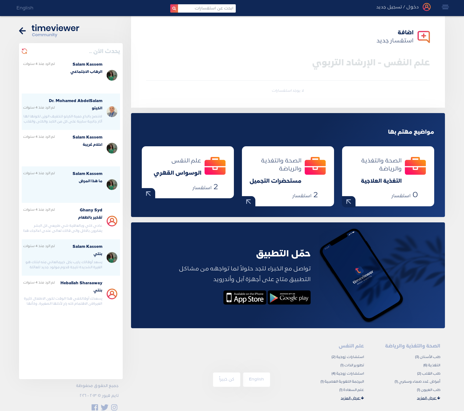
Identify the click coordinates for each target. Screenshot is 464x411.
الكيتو (97, 108)
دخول (412, 7)
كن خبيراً (226, 380)
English (24, 8)
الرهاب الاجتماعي (86, 72)
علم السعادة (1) (351, 390)
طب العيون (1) (428, 390)
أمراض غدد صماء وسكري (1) (417, 381)
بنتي (97, 254)
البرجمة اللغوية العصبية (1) (342, 381)
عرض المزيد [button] (427, 398)
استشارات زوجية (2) (348, 357)
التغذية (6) (431, 365)
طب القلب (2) (428, 373)
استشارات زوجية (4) (348, 373)
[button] (445, 7)
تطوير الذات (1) (352, 365)
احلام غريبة (92, 145)
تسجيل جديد (389, 7)
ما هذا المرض (90, 181)
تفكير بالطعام (90, 217)
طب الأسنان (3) (427, 357)
